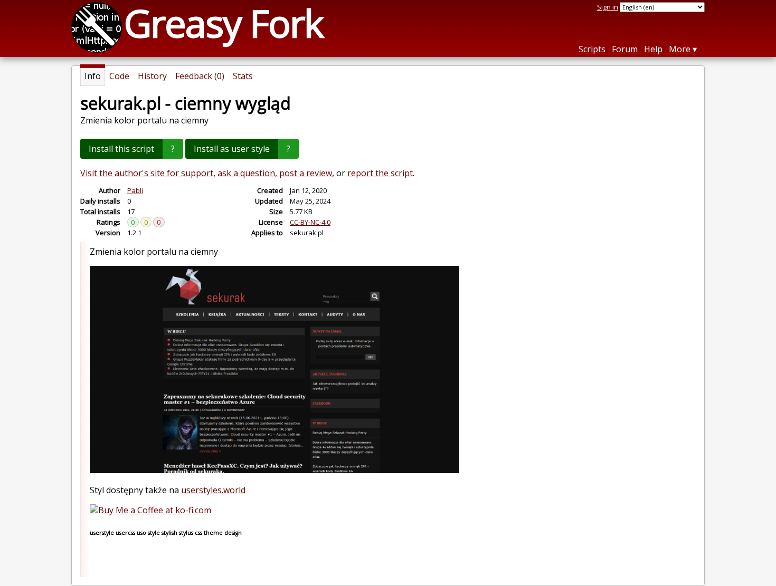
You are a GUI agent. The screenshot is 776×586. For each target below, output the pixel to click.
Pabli (135, 190)
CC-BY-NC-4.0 (310, 222)
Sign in (607, 7)
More (679, 49)
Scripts (592, 49)
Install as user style (232, 149)
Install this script (121, 149)
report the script (380, 173)
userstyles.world (213, 490)
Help (653, 49)
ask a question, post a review (274, 173)
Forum (625, 49)
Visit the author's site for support (146, 173)
